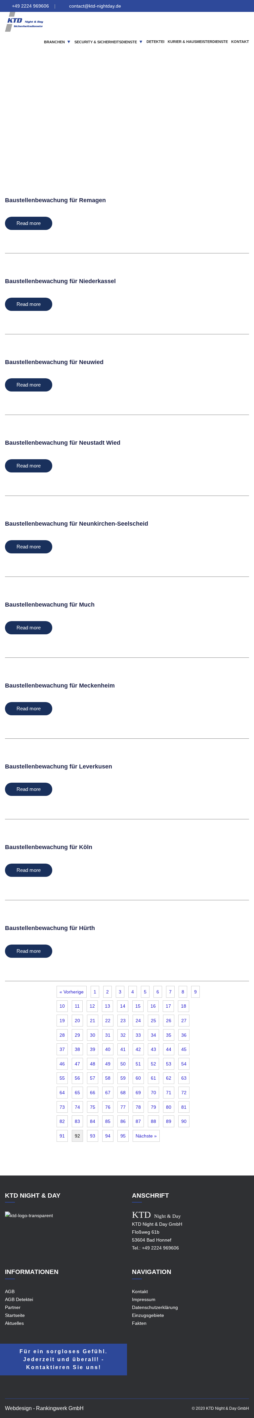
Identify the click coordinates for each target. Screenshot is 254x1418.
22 (107, 1020)
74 (77, 1107)
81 (184, 1107)
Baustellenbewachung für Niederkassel (60, 281)
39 (92, 1049)
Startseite (15, 1315)
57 (92, 1078)
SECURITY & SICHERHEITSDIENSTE (105, 42)
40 (107, 1049)
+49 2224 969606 (30, 6)
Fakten (139, 1323)
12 (92, 1006)
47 (77, 1063)
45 (184, 1049)
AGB (10, 1291)
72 (184, 1092)
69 (138, 1092)
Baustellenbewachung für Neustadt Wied (62, 442)
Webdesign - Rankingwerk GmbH (44, 1408)
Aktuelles (14, 1323)
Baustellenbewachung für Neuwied (54, 362)
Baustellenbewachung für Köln (48, 847)
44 (168, 1049)
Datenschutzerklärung (155, 1307)
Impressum (143, 1299)
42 (138, 1049)
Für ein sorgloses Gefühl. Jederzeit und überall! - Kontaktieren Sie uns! (63, 1359)
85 (107, 1121)
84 (92, 1121)
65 (77, 1092)
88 (153, 1121)
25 (153, 1020)
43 (153, 1049)
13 (107, 1006)
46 (62, 1063)
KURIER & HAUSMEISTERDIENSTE (198, 42)
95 (123, 1135)
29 (77, 1035)
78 (138, 1107)
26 (168, 1020)
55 (62, 1078)
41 (123, 1049)
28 (62, 1035)
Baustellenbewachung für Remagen (55, 200)
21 (92, 1020)
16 (153, 1006)
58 (107, 1078)
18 (183, 1006)
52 (153, 1063)
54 (184, 1063)
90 (184, 1121)
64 (62, 1092)
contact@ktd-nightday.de (95, 6)
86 (123, 1121)
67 (107, 1092)
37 (62, 1049)
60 (138, 1078)
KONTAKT (240, 42)
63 (184, 1078)
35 (168, 1035)
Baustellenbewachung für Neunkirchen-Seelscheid (76, 523)
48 (92, 1063)
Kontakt (140, 1291)
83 (77, 1121)
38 (77, 1049)
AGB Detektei (19, 1299)
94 (107, 1135)
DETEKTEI (155, 42)
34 (153, 1035)
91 (62, 1135)
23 (123, 1020)
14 (122, 1006)
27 (184, 1020)
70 (153, 1092)
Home (108, 123)
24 (138, 1020)
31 (107, 1035)
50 (123, 1063)
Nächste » (146, 1135)
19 (62, 1020)
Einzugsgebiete (137, 123)
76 (107, 1107)
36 (184, 1035)
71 (168, 1092)
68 (123, 1092)
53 (168, 1063)
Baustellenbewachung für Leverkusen (58, 766)
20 (77, 1020)
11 (77, 1006)
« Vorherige (72, 991)
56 (77, 1078)
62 (168, 1078)
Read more (29, 223)
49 (107, 1063)
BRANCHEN (54, 42)
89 (168, 1121)
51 (138, 1063)
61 (153, 1078)
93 (92, 1135)
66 (92, 1092)
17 (168, 1006)
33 (138, 1035)
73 (62, 1107)
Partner (13, 1307)
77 (123, 1107)
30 (92, 1035)
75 (92, 1107)
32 (123, 1035)
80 (168, 1107)
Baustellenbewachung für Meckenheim (60, 685)
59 (123, 1078)
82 (62, 1121)
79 (153, 1107)
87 (138, 1121)
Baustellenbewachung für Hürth (50, 928)
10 (62, 1006)
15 (138, 1006)
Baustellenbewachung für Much (50, 604)
